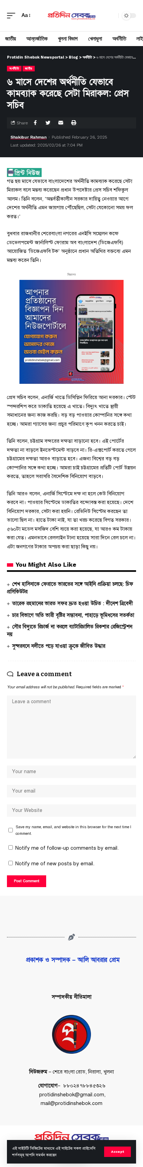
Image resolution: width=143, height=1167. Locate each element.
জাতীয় (28, 68)
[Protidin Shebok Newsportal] (72, 15)
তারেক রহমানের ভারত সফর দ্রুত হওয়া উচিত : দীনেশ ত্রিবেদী (72, 603)
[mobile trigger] (13, 15)
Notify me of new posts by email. (54, 863)
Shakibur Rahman (28, 137)
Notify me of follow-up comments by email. (67, 848)
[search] (111, 15)
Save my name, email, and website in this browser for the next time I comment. (73, 830)
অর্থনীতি (14, 68)
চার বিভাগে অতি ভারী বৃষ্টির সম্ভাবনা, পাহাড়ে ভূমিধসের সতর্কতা (73, 615)
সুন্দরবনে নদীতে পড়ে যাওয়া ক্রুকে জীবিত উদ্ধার (58, 646)
